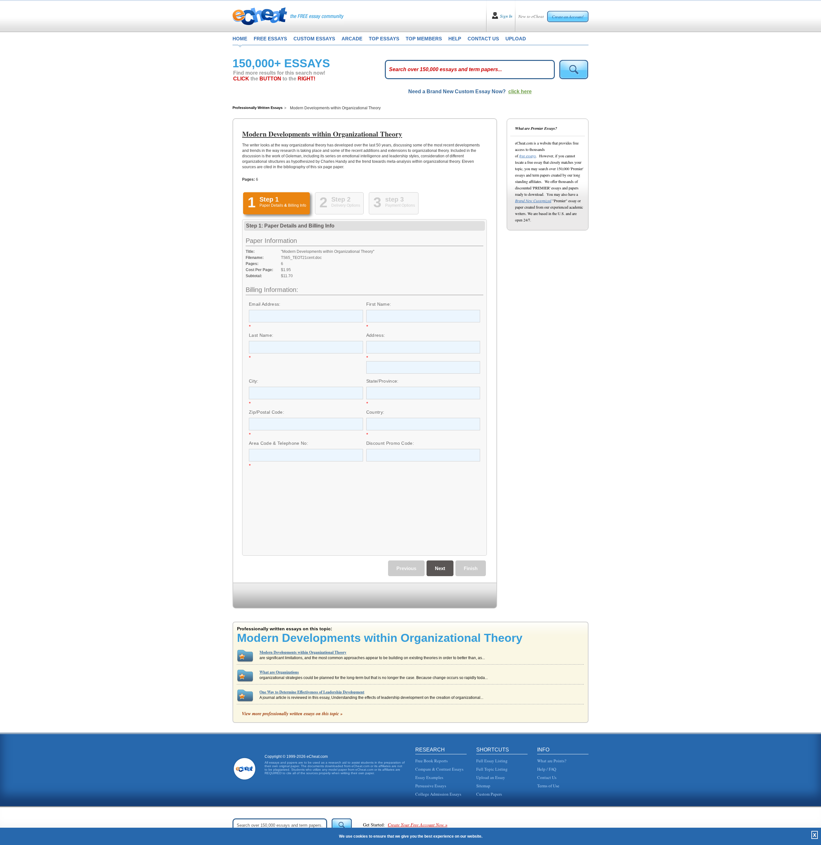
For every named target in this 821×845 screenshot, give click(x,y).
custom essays (314, 38)
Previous (406, 568)
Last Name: (261, 335)
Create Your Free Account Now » (417, 825)
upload (515, 38)
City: (253, 381)
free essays (270, 38)
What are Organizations (279, 672)
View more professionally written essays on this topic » (292, 713)
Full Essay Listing (492, 761)
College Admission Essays (438, 794)
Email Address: (264, 304)
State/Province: (382, 381)
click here (520, 91)
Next (440, 568)
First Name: (378, 304)
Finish (471, 568)
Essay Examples (429, 777)
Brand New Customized (533, 200)
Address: (375, 335)
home (240, 38)
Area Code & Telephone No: (278, 443)
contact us (483, 38)
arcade (352, 38)
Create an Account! (568, 17)
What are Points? (551, 761)
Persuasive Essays (430, 786)
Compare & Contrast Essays (439, 769)
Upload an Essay (490, 777)
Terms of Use (548, 786)
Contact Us (546, 777)
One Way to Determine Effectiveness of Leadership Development (311, 692)
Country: (375, 412)
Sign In (506, 16)
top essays (384, 38)
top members (424, 38)
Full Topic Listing (492, 769)
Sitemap (483, 786)
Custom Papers (489, 794)
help (454, 38)
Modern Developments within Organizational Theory (302, 652)
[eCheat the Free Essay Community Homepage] (288, 16)
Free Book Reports (431, 761)
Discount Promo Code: (390, 443)
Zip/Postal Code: (266, 412)
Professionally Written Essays (258, 108)
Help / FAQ (546, 769)
